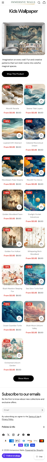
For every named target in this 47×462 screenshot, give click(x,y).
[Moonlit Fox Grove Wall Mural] (34, 166)
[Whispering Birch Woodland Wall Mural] (34, 237)
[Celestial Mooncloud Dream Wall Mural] (34, 128)
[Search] (38, 2)
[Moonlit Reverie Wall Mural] (12, 94)
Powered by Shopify (34, 450)
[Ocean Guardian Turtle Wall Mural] (12, 311)
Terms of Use (34, 416)
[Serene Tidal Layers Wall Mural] (34, 94)
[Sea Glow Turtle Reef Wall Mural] (34, 274)
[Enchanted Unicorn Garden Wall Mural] (12, 348)
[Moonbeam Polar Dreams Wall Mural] (12, 166)
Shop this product (15, 74)
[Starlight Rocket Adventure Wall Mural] (34, 200)
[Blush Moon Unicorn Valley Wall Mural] (34, 311)
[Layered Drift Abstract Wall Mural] (12, 128)
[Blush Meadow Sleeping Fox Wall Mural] (12, 274)
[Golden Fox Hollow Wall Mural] (12, 237)
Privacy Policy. (8, 419)
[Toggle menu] (2, 2)
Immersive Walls (16, 450)
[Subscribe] (42, 410)
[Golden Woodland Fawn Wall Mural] (12, 200)
